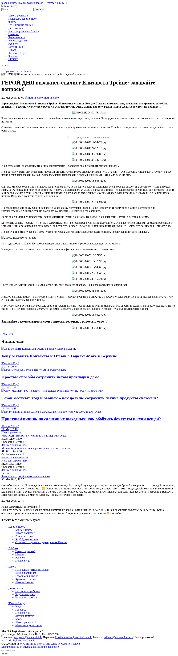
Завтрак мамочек (25, 615)
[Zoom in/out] (13, 650)
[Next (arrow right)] (6, 653)
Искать (39, 9)
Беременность (16, 37)
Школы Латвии (24, 582)
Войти (27, 71)
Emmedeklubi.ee (49, 646)
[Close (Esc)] (2, 650)
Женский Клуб (17, 53)
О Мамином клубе (69, 643)
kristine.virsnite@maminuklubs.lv (73, 637)
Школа (12, 49)
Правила (31, 643)
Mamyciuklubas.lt (30, 646)
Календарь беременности (23, 18)
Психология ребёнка (27, 591)
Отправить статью (12, 71)
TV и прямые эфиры (20, 24)
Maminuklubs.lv (10, 646)
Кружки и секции (25, 579)
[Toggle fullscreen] (9, 650)
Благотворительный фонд (23, 31)
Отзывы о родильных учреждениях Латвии (41, 542)
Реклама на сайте (47, 643)
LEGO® (13, 59)
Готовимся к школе (26, 575)
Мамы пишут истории (28, 625)
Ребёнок (13, 43)
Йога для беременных (14, 460)
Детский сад (15, 28)
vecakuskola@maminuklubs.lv (18, 640)
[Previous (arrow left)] (2, 653)
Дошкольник (15, 588)
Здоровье (13, 56)
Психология (22, 560)
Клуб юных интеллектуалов (32, 569)
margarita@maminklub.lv (28, 637)
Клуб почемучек (25, 594)
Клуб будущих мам (26, 539)
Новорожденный (18, 40)
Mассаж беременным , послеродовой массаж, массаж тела (35, 448)
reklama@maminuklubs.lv (118, 637)
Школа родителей (18, 15)
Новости (13, 34)
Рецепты (20, 606)
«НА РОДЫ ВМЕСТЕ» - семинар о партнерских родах (34, 435)
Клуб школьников (26, 572)
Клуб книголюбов (26, 597)
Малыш (19, 554)
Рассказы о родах (25, 536)
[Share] (6, 650)
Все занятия (8, 473)
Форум (12, 21)
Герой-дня (7, 333)
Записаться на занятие (14, 444)
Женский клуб (16, 603)
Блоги (18, 618)
